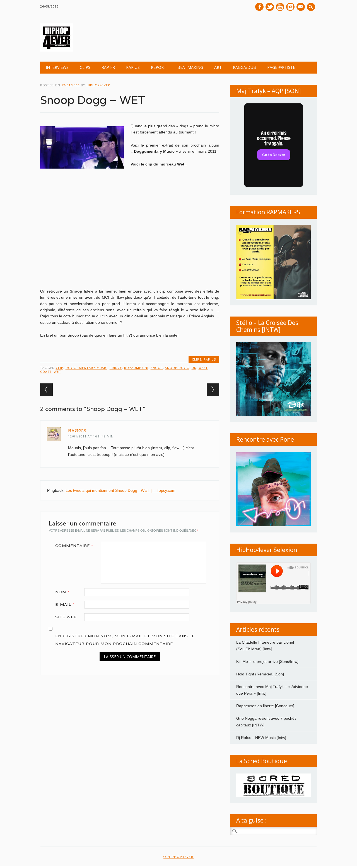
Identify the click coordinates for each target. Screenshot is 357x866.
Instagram (290, 7)
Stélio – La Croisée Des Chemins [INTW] (267, 326)
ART (218, 67)
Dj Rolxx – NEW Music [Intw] (261, 737)
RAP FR (108, 67)
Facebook (259, 7)
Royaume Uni (136, 368)
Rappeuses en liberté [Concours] (265, 706)
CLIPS (85, 67)
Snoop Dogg (177, 368)
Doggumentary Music (86, 368)
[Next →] (213, 389)
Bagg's (77, 431)
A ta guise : (251, 820)
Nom (62, 591)
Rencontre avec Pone (265, 439)
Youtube (280, 7)
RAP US (133, 67)
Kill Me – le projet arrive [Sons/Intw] (267, 661)
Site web (66, 616)
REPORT (158, 67)
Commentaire (74, 545)
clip (59, 368)
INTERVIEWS (57, 67)
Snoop (157, 368)
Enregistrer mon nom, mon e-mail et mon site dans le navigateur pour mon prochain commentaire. (125, 639)
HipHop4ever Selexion (266, 550)
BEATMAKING (190, 67)
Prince (116, 368)
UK (194, 368)
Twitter (270, 7)
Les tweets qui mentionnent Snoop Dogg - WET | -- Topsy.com (120, 490)
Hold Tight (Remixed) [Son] (260, 674)
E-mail (301, 7)
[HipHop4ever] (56, 50)
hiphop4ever (98, 85)
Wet (57, 371)
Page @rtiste (281, 67)
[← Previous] (46, 389)
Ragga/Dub (244, 67)
